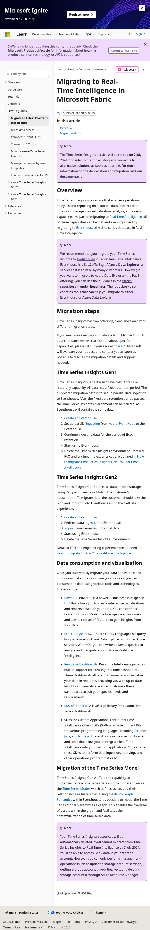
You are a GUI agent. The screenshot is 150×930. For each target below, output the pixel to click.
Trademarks (32, 927)
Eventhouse (85, 227)
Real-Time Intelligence (126, 217)
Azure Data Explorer (123, 264)
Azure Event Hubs (122, 423)
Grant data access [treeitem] (22, 130)
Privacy (89, 922)
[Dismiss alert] (142, 8)
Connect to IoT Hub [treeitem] (23, 144)
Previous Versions (78, 69)
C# (136, 731)
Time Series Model (76, 788)
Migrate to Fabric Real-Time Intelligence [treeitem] (29, 120)
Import (69, 528)
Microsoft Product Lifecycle (29, 50)
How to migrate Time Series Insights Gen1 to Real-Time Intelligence (104, 461)
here (118, 346)
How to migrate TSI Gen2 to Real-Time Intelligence (94, 553)
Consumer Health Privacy (118, 922)
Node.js (83, 736)
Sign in (140, 34)
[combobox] (27, 74)
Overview (66, 128)
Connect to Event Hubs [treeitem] (26, 137)
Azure (99, 69)
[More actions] (143, 69)
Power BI (71, 598)
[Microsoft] (7, 34)
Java (67, 736)
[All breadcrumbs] (60, 69)
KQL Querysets (75, 634)
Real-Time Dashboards (80, 664)
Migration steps (70, 133)
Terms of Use (11, 927)
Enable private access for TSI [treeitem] (30, 175)
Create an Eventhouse (80, 418)
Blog (56, 922)
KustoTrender (74, 706)
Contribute (73, 922)
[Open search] (131, 34)
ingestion (93, 423)
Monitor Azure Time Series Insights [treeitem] (28, 153)
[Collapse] (48, 66)
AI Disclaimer (12, 922)
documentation (72, 176)
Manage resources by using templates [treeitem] (29, 165)
